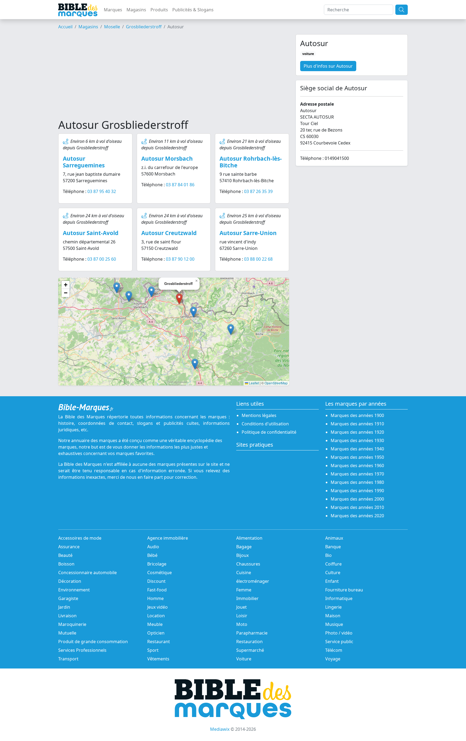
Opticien (156, 633)
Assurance (69, 547)
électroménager (252, 581)
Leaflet (253, 383)
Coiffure (333, 564)
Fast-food (157, 590)
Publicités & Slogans (193, 10)
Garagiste (68, 598)
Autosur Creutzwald (169, 233)
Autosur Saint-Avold (90, 233)
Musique (334, 624)
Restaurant (158, 642)
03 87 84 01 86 (180, 185)
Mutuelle (67, 633)
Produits (159, 10)
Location (156, 616)
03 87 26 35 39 (258, 191)
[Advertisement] (173, 76)
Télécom (333, 650)
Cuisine (243, 572)
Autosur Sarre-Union (248, 233)
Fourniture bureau (344, 590)
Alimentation (249, 538)
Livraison (67, 616)
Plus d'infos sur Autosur (328, 66)
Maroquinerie (72, 624)
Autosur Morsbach (167, 158)
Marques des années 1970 (357, 474)
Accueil (65, 27)
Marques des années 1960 (357, 465)
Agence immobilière (167, 538)
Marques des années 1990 (357, 491)
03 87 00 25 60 (101, 259)
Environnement (74, 590)
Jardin (64, 607)
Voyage (332, 659)
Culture (332, 572)
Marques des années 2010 (357, 507)
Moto (241, 624)
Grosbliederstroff (144, 27)
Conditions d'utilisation (265, 424)
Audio (153, 547)
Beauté (65, 555)
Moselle (112, 27)
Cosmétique (159, 572)
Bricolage (156, 564)
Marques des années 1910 (357, 424)
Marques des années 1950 (357, 457)
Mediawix (219, 729)
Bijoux (242, 555)
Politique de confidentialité (269, 432)
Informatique (338, 598)
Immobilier (247, 598)
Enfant (332, 581)
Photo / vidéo (338, 633)
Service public (339, 642)
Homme (155, 598)
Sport (153, 650)
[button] (193, 312)
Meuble (155, 624)
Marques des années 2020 (357, 516)
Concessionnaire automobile (87, 572)
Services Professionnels (82, 650)
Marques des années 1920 (357, 432)
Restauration (249, 642)
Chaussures (248, 564)
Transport (68, 659)
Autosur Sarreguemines (84, 162)
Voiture (243, 659)
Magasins (136, 10)
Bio (328, 555)
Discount (156, 581)
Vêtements (158, 659)
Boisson (66, 564)
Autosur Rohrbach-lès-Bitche (251, 162)
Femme (243, 590)
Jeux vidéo (157, 607)
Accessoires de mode (79, 538)
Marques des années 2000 (357, 499)
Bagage (244, 547)
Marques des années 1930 (357, 440)
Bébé (152, 555)
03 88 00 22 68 (258, 259)
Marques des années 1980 (357, 482)
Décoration (69, 581)
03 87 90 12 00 (180, 259)
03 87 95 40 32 (101, 191)
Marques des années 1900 (357, 415)
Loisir (241, 616)
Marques (113, 10)
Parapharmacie (252, 633)
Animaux (334, 538)
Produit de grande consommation (93, 642)
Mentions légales (259, 415)
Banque (333, 547)
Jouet (241, 607)
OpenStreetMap (276, 383)
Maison (332, 616)
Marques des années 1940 (357, 449)
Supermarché (250, 650)
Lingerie (333, 607)
